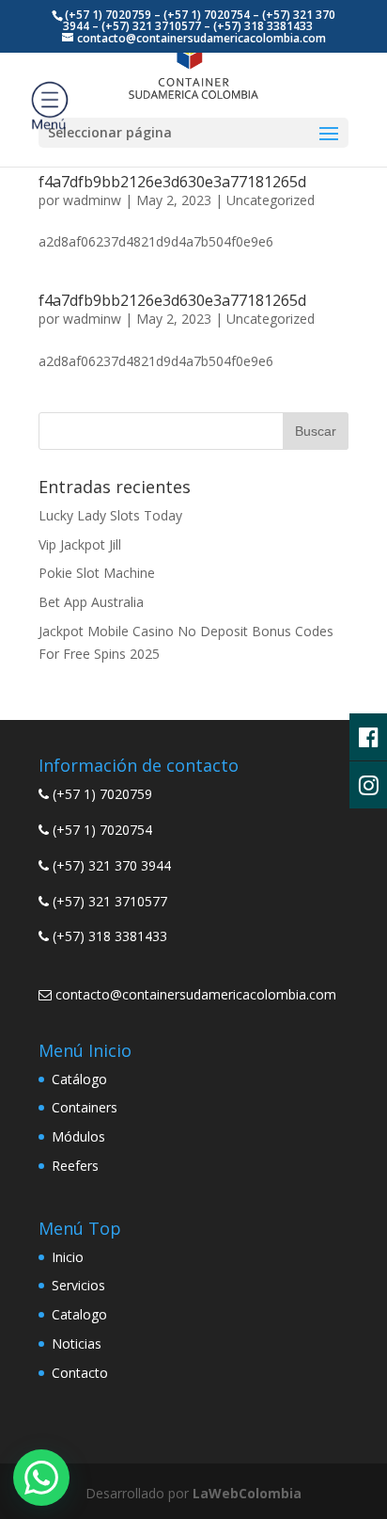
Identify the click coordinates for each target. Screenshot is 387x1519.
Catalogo (79, 1314)
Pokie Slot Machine (97, 573)
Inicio (68, 1257)
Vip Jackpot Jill (80, 544)
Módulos (78, 1136)
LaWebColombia (247, 1493)
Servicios (78, 1285)
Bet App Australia (91, 602)
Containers (84, 1107)
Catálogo (79, 1079)
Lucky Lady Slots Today (110, 515)
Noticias (76, 1343)
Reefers (75, 1166)
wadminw (92, 200)
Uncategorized (270, 200)
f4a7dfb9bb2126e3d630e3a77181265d (172, 181)
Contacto (80, 1373)
